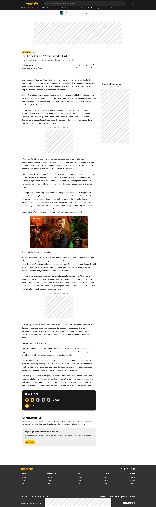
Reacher (49, 8)
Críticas (23, 480)
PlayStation (100, 8)
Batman (83, 8)
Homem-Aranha (74, 8)
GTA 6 (43, 8)
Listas (22, 483)
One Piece (65, 8)
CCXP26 (23, 8)
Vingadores (91, 8)
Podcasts (30, 8)
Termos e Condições (27, 496)
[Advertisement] (59, 73)
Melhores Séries (121, 8)
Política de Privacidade (41, 496)
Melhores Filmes (110, 8)
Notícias (23, 477)
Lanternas (57, 8)
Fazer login (30, 442)
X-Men (37, 8)
